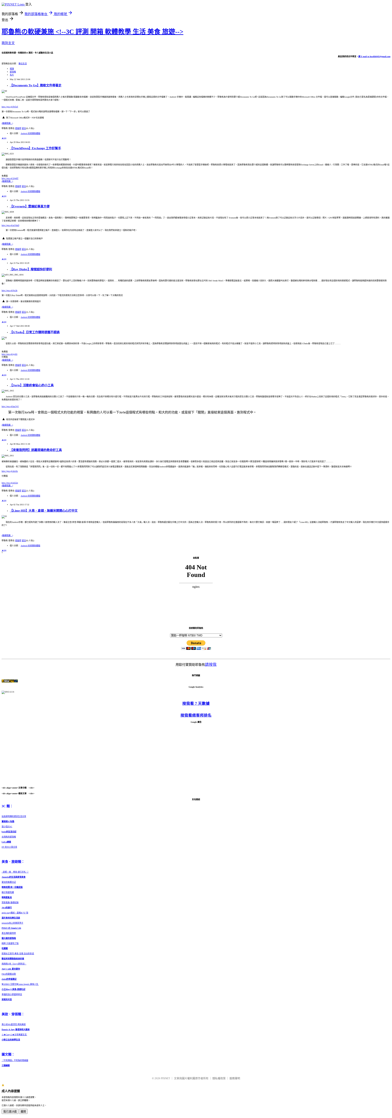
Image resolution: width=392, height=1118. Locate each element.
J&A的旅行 (7, 907)
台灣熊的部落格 (9, 837)
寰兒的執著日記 (9, 882)
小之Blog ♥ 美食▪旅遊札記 (13, 989)
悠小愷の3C (7, 826)
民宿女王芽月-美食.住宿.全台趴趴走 (18, 953)
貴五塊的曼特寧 (9, 933)
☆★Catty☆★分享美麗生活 (14, 1034)
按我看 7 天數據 (196, 703)
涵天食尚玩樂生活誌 (11, 918)
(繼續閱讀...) (7, 123)
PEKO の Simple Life (11, 928)
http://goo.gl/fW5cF (10, 107)
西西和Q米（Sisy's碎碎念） (14, 964)
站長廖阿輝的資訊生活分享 (14, 816)
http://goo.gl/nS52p (10, 483)
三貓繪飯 (6, 1065)
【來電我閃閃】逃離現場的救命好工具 (36, 450)
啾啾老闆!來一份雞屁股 (12, 887)
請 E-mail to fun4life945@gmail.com (374, 56)
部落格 (13, 72)
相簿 (12, 69)
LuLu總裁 (6, 842)
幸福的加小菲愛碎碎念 (12, 994)
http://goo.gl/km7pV (10, 406)
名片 (12, 75)
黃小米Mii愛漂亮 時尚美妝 (14, 1024)
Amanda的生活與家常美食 (14, 877)
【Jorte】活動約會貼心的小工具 (32, 385)
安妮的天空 (7, 999)
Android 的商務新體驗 (30, 133)
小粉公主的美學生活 (11, 1040)
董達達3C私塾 (8, 821)
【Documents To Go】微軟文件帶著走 (35, 85)
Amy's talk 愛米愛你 (11, 969)
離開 (23, 1111)
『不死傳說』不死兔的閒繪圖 (15, 1060)
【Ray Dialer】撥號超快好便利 (31, 269)
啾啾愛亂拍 (7, 897)
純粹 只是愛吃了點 (10, 943)
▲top (4, 138)
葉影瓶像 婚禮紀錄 (10, 902)
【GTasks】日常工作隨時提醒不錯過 (35, 332)
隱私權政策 (219, 1078)
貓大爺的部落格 (9, 938)
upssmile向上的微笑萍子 (12, 923)
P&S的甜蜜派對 (9, 974)
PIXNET (165, 1078)
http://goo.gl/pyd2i (9, 354)
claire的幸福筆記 (9, 979)
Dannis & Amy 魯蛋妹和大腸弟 (16, 1029)
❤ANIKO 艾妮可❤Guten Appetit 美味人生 (20, 984)
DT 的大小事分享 (9, 847)
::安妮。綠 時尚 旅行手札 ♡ (15, 872)
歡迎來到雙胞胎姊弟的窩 (13, 959)
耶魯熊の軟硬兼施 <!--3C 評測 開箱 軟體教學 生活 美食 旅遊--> (92, 31)
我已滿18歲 (10, 1111)
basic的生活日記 (9, 832)
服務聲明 (234, 1078)
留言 (24, 128)
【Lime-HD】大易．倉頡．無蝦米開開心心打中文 (44, 510)
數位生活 (23, 63)
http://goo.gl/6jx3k (9, 290)
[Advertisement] (196, 754)
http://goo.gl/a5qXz (10, 471)
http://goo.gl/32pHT (10, 178)
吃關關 (5, 948)
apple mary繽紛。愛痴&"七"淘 (15, 913)
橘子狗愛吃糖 (8, 892)
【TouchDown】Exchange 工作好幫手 (35, 148)
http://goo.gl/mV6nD (10, 225)
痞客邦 (18, 128)
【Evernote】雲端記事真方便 (30, 206)
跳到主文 (8, 43)
